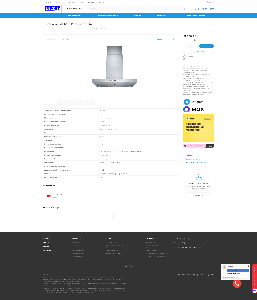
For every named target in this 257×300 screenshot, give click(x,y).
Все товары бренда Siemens (196, 162)
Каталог (47, 238)
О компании (76, 242)
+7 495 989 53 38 (73, 9)
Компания (76, 238)
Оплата (76, 102)
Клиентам (75, 245)
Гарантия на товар (78, 253)
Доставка (88, 102)
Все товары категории (194, 160)
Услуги (46, 246)
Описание (49, 102)
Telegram (131, 267)
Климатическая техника (114, 253)
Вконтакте (126, 267)
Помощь (150, 238)
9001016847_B (58, 195)
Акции (46, 242)
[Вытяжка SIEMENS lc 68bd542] (114, 66)
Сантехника (110, 248)
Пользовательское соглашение (157, 256)
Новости (47, 250)
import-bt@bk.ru (183, 243)
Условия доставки (78, 250)
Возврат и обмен (78, 256)
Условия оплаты (77, 248)
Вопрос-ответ (151, 250)
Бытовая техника (112, 242)
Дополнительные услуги (114, 245)
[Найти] (183, 9)
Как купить (63, 102)
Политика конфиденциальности (157, 253)
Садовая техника (112, 250)
